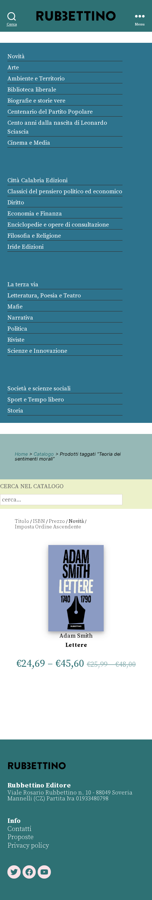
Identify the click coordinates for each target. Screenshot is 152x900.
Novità (16, 56)
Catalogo (44, 454)
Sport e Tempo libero (35, 399)
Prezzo (57, 521)
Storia (15, 410)
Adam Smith (76, 635)
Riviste (15, 340)
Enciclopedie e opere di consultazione (58, 224)
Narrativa (20, 317)
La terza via (22, 284)
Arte (13, 67)
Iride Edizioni (25, 247)
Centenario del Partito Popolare (50, 111)
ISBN (39, 521)
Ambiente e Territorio (36, 78)
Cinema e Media (28, 142)
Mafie (15, 306)
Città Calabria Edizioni (37, 180)
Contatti (19, 829)
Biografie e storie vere (36, 100)
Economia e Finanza (34, 213)
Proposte (20, 837)
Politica (17, 328)
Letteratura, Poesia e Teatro (44, 295)
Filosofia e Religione (34, 235)
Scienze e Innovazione (37, 351)
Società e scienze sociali (38, 388)
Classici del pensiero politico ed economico (64, 191)
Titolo (22, 521)
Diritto (15, 202)
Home (21, 454)
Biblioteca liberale (31, 89)
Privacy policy (28, 845)
